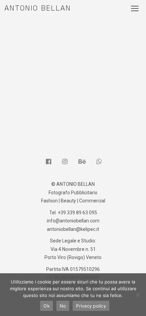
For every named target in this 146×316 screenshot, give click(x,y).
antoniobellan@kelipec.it (73, 229)
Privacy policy (91, 306)
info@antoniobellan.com (73, 220)
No (63, 306)
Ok (46, 306)
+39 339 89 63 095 (77, 212)
